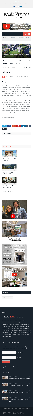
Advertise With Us (7, 413)
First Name (18, 357)
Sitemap (14, 413)
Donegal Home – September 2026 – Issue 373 (19, 400)
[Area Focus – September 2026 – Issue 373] (9, 167)
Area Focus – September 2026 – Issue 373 (9, 173)
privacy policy (10, 368)
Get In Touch (19, 412)
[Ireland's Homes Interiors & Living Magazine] (16, 14)
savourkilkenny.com (6, 114)
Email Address (19, 352)
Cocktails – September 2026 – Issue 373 (8, 186)
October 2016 (28, 67)
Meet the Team (11, 412)
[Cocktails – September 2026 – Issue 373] (9, 180)
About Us (5, 412)
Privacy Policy (21, 413)
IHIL (4, 67)
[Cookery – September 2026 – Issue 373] (9, 153)
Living (23, 67)
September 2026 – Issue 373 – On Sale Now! (19, 378)
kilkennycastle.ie (20, 97)
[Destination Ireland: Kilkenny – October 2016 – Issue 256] (16, 51)
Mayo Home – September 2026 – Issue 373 (19, 392)
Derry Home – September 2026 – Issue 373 (16, 3)
